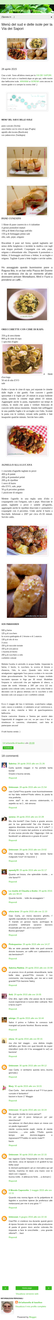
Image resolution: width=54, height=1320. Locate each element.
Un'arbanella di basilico (30, 1302)
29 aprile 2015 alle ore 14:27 (36, 944)
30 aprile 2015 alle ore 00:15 (28, 1039)
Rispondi (13, 778)
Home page (27, 1288)
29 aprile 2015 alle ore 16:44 (30, 1018)
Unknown (13, 787)
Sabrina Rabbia (16, 968)
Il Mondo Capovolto (19, 1190)
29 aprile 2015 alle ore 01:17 (33, 870)
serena (12, 817)
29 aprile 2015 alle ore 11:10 (33, 911)
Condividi (8, 748)
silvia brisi (14, 911)
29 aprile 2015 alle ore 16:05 (27, 994)
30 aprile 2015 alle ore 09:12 (33, 1065)
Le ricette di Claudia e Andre (23, 891)
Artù (11, 994)
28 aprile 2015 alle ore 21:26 (31, 763)
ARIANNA (24, 81)
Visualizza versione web (27, 1294)
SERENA (35, 81)
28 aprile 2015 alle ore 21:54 (33, 787)
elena (11, 1039)
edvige (12, 1018)
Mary (11, 1086)
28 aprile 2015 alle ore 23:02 (33, 849)
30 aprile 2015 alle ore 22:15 (33, 1154)
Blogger (32, 1317)
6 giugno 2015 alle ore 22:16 (33, 1217)
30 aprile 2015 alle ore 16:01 (28, 1086)
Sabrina (12, 763)
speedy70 (14, 870)
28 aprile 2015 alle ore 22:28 (30, 817)
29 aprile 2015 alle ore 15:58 (38, 968)
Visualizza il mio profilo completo (30, 1306)
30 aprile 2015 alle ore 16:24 (33, 1110)
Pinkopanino (15, 944)
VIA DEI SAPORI (43, 75)
